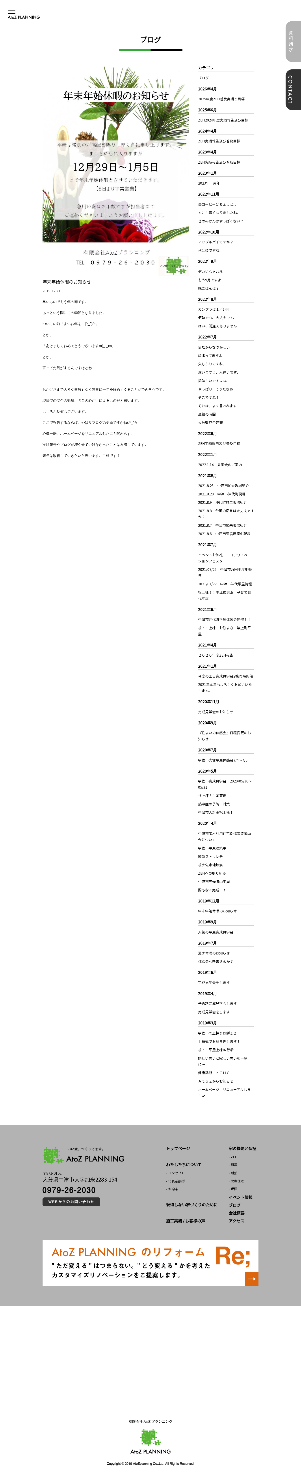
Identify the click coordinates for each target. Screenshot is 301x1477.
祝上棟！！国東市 (212, 795)
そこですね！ (208, 397)
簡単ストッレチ (210, 856)
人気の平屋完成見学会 (215, 932)
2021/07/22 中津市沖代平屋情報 (225, 583)
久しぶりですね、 (212, 363)
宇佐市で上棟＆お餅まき (217, 1033)
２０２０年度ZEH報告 (215, 655)
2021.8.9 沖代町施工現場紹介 (222, 502)
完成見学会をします (214, 982)
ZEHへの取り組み (212, 873)
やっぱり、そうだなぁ (215, 389)
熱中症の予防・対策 (214, 804)
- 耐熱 (233, 1173)
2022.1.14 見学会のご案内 (220, 464)
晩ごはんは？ (208, 288)
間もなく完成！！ (212, 890)
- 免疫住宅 (236, 1180)
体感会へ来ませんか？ (215, 961)
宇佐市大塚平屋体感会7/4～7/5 (222, 760)
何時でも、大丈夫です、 (217, 317)
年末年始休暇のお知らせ (217, 910)
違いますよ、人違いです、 (219, 372)
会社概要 (237, 1213)
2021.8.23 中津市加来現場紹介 (223, 485)
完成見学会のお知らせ (215, 711)
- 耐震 (233, 1164)
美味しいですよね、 (214, 380)
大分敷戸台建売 (210, 422)
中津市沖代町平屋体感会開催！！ (224, 619)
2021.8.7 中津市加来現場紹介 (222, 525)
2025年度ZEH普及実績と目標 (221, 98)
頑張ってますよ (210, 355)
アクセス (236, 1220)
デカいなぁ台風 (210, 271)
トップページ (178, 1148)
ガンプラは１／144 (213, 309)
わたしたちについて (184, 1164)
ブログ (203, 77)
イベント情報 (241, 1197)
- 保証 (233, 1188)
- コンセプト (175, 1173)
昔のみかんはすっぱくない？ (221, 221)
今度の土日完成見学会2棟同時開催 (225, 676)
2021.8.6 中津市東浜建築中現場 (224, 533)
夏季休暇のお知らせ (214, 953)
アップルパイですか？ (215, 242)
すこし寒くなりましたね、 (219, 212)
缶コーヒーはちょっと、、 (218, 204)
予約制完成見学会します (217, 1003)
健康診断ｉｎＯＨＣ (214, 1072)
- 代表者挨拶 (175, 1181)
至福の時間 (207, 414)
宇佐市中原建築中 (212, 848)
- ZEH (233, 1156)
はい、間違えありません (217, 326)
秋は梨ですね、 (210, 250)
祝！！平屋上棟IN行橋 (216, 1049)
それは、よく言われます (217, 405)
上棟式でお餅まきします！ (219, 1041)
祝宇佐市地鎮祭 (210, 864)
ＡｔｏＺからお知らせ (215, 1081)
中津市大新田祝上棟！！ (217, 812)
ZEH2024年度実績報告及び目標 (223, 120)
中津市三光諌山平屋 (214, 881)
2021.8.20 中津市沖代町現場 (221, 494)
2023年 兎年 (209, 183)
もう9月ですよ (209, 279)
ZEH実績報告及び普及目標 (219, 141)
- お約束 (172, 1189)
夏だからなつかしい (214, 347)
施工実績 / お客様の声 (185, 1220)
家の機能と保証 (242, 1148)
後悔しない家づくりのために (192, 1204)
